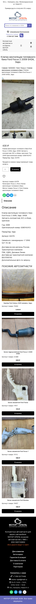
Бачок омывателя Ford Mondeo (18, 500)
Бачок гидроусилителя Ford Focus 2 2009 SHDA (18, 352)
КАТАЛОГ (12, 68)
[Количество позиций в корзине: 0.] (31, 46)
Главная (4, 68)
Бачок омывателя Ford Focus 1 (18, 451)
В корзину (15, 169)
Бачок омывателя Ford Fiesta (18, 402)
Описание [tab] (8, 201)
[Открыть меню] (21, 45)
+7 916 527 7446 (12, 36)
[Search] (29, 25)
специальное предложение (19, 32)
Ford (18, 68)
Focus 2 (23, 68)
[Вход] (31, 43)
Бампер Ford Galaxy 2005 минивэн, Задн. (18, 303)
